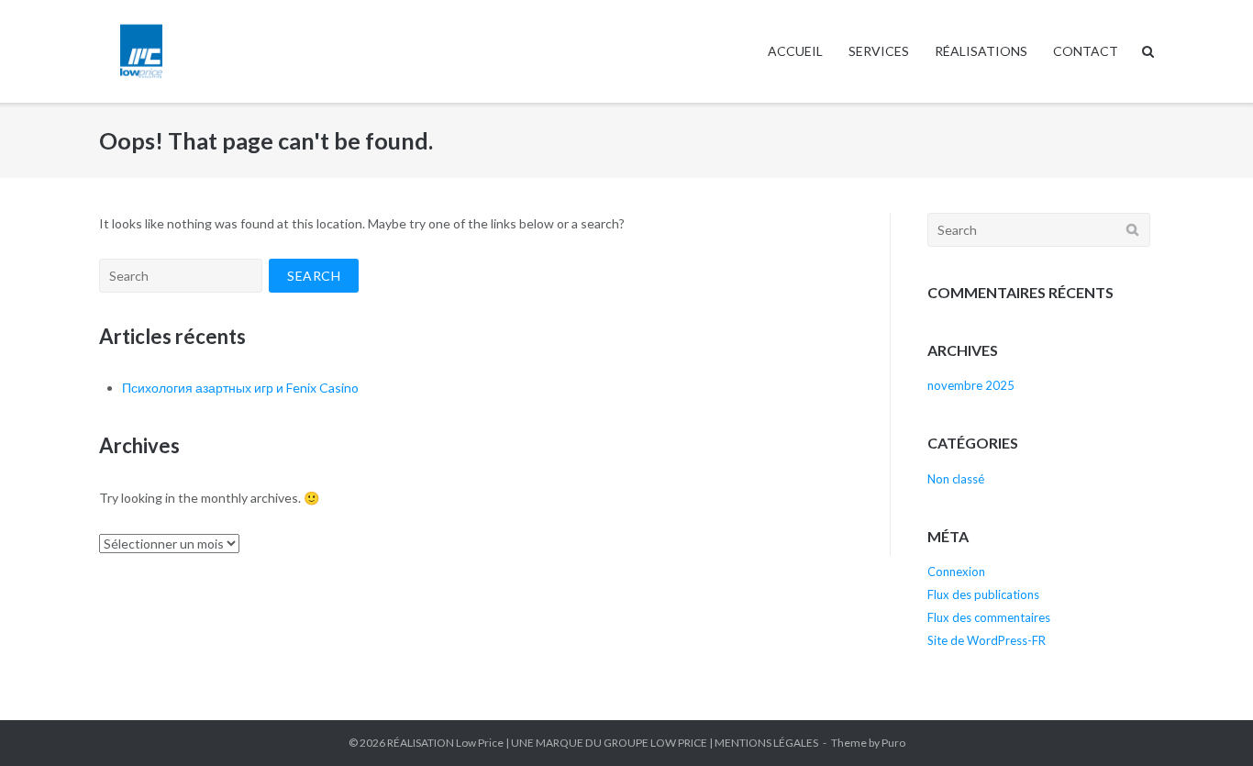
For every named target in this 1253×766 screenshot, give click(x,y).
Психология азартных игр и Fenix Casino (240, 387)
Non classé (955, 479)
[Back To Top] (1207, 722)
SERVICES (878, 51)
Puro (893, 742)
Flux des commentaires (988, 617)
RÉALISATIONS (981, 51)
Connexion (956, 571)
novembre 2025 (971, 385)
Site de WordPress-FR (986, 640)
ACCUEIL (795, 51)
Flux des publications (983, 594)
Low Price (480, 742)
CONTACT (1085, 51)
